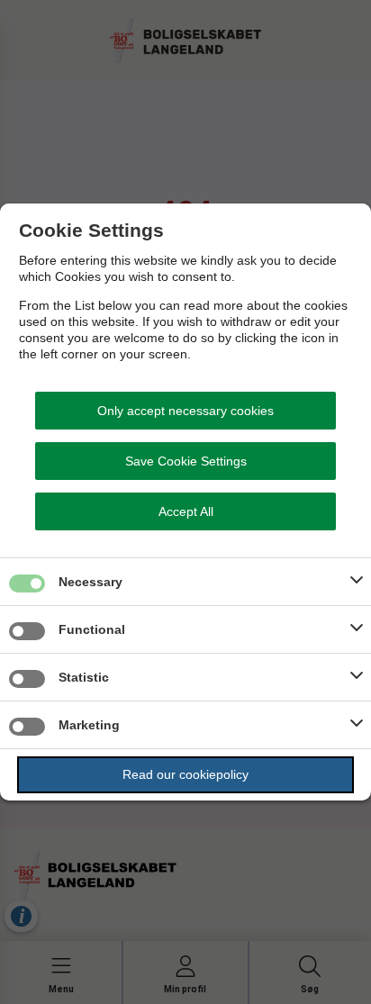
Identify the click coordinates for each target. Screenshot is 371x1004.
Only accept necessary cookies (185, 410)
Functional (92, 629)
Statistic (84, 677)
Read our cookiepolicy (185, 774)
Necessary (90, 581)
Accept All (185, 511)
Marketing (89, 725)
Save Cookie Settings (186, 461)
